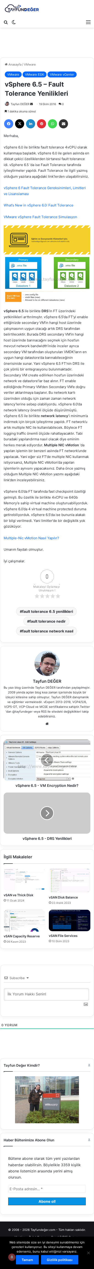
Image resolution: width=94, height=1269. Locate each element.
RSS (44, 711)
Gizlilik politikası (60, 1260)
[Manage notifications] (12, 1257)
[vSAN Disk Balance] (69, 880)
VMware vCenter (62, 74)
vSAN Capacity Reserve (22, 936)
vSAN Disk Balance (63, 897)
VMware (30, 64)
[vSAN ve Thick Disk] (24, 879)
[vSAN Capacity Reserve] (24, 921)
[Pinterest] (41, 123)
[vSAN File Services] (69, 920)
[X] (19, 123)
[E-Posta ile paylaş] (63, 123)
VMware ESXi (34, 74)
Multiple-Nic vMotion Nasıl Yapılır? (31, 538)
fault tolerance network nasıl (47, 631)
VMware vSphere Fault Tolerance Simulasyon (40, 217)
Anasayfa (14, 64)
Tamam (27, 1260)
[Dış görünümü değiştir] (13, 22)
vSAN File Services (63, 936)
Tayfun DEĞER (20, 104)
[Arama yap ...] (5, 22)
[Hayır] (88, 1252)
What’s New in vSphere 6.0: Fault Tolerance (38, 205)
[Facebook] (8, 123)
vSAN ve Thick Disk (18, 895)
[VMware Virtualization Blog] (21, 8)
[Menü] (88, 22)
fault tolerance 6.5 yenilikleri (47, 611)
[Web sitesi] (47, 724)
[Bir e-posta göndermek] (31, 104)
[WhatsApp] (52, 123)
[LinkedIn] (30, 123)
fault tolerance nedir (47, 621)
